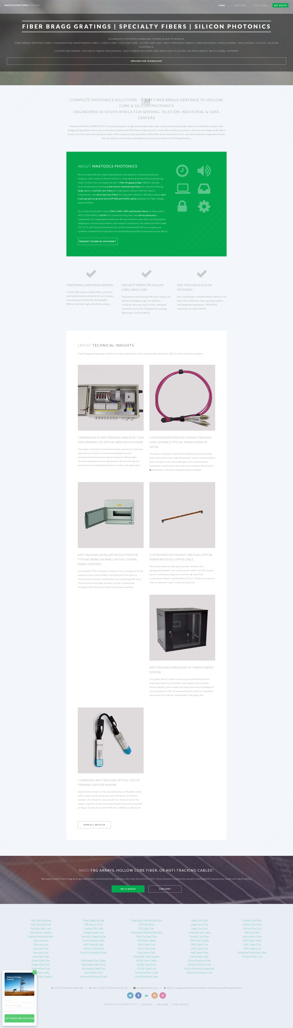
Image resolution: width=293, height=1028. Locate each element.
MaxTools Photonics (22, 5)
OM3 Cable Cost (146, 948)
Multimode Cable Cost (93, 968)
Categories (240, 5)
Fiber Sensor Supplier (41, 932)
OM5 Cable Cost (252, 948)
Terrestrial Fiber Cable (146, 972)
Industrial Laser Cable (199, 932)
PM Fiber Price (146, 924)
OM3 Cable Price (146, 944)
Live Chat (165, 889)
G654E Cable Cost (146, 968)
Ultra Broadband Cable (146, 976)
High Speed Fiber (199, 952)
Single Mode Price (40, 964)
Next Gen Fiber (252, 932)
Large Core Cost (199, 928)
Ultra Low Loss (40, 940)
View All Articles (94, 825)
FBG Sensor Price (94, 924)
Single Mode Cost (41, 968)
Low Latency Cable (252, 936)
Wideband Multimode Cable (252, 952)
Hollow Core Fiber (252, 920)
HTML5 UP (183, 1004)
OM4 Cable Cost (199, 948)
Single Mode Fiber (40, 960)
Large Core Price (199, 924)
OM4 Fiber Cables (199, 940)
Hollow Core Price (252, 924)
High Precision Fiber (146, 936)
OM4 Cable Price (199, 944)
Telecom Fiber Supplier (41, 976)
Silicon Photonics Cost (199, 964)
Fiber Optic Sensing (41, 920)
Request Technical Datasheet (97, 241)
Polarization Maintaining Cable (146, 932)
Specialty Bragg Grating (93, 936)
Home (222, 5)
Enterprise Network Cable (93, 976)
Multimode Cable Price (93, 964)
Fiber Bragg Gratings (93, 920)
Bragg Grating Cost (94, 932)
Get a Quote (128, 889)
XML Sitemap (162, 1004)
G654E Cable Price (146, 964)
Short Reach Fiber (93, 972)
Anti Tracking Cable (94, 944)
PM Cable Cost (146, 928)
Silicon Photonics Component (199, 968)
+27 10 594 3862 (260, 5)
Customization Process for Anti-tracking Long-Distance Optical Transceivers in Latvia (180, 442)
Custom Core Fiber (199, 936)
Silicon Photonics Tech (199, 960)
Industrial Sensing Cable (40, 936)
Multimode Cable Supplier (146, 956)
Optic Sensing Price (41, 924)
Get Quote (280, 5)
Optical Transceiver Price (199, 972)
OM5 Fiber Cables (252, 940)
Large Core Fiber (199, 920)
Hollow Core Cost (252, 928)
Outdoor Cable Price (93, 948)
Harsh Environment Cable (93, 952)
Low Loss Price (40, 948)
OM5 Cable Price (252, 944)
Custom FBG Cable (93, 928)
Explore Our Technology (146, 61)
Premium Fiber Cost (252, 956)
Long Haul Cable (40, 956)
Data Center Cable (199, 956)
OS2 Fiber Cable (40, 972)
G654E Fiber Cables (146, 960)
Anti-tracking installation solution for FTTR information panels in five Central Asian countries (108, 559)
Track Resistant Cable (94, 940)
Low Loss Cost (40, 952)
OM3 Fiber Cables (146, 940)
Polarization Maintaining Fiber (146, 920)
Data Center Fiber (146, 952)
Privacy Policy (147, 1004)
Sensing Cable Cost (41, 928)
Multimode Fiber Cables (93, 960)
